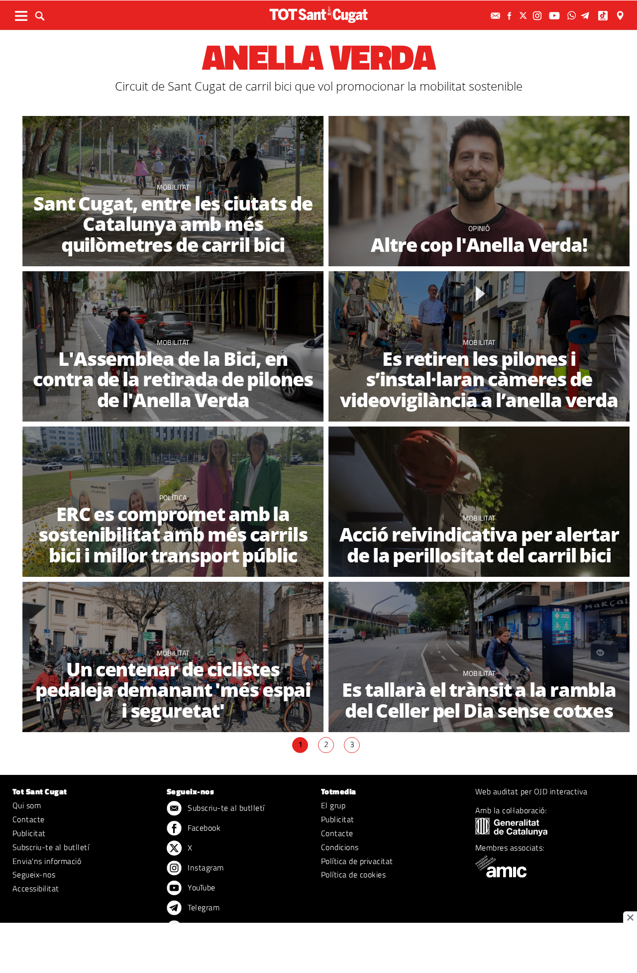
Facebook (203, 828)
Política (173, 497)
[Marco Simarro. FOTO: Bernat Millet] (479, 191)
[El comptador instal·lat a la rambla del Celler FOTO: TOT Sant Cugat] (479, 657)
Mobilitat (173, 187)
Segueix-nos (33, 874)
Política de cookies (353, 874)
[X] (525, 15)
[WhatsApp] (573, 15)
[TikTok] (604, 15)
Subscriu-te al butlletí (50, 847)
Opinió (479, 228)
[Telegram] (587, 15)
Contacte (28, 819)
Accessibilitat (35, 888)
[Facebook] (511, 15)
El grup (333, 805)
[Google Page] (621, 15)
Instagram (205, 867)
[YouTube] (555, 15)
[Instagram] (538, 15)
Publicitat (29, 833)
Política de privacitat (357, 861)
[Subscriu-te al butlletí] (497, 15)
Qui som (26, 805)
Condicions (340, 847)
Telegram (202, 907)
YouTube (200, 887)
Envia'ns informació (46, 861)
